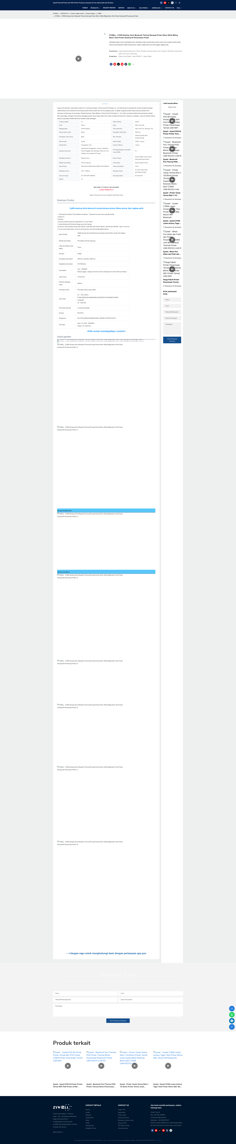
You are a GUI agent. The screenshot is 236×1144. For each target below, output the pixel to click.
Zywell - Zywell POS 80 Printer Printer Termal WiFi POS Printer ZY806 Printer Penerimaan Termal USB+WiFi (172, 132)
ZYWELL (55, 13)
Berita (87, 1120)
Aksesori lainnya (123, 1128)
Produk (88, 1112)
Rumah (88, 1109)
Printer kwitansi (90, 13)
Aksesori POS (122, 1123)
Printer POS (121, 1109)
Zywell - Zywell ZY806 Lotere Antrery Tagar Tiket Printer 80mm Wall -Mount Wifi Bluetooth (171, 222)
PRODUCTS (65, 13)
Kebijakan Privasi (91, 1128)
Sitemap (159, 1140)
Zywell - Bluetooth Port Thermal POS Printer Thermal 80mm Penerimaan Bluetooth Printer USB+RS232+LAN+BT (172, 160)
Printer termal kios (123, 1117)
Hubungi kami (90, 1125)
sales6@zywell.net (160, 1117)
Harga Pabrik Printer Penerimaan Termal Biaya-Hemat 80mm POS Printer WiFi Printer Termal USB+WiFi (171, 281)
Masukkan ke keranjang (173, 138)
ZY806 (99, 13)
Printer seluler (122, 1115)
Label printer (121, 1112)
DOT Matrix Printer (123, 1125)
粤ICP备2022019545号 (148, 1140)
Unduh (88, 1123)
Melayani (88, 1115)
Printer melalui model (77, 13)
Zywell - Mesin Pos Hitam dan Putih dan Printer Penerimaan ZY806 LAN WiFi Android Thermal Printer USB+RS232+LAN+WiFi (171, 253)
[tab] (105, 103)
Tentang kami (90, 1117)
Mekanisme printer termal (125, 1120)
